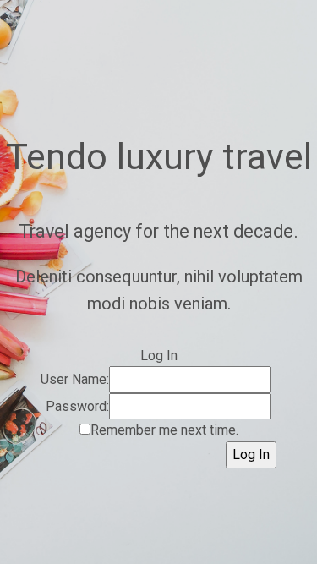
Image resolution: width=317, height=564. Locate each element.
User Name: (75, 379)
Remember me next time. (164, 430)
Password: (77, 406)
